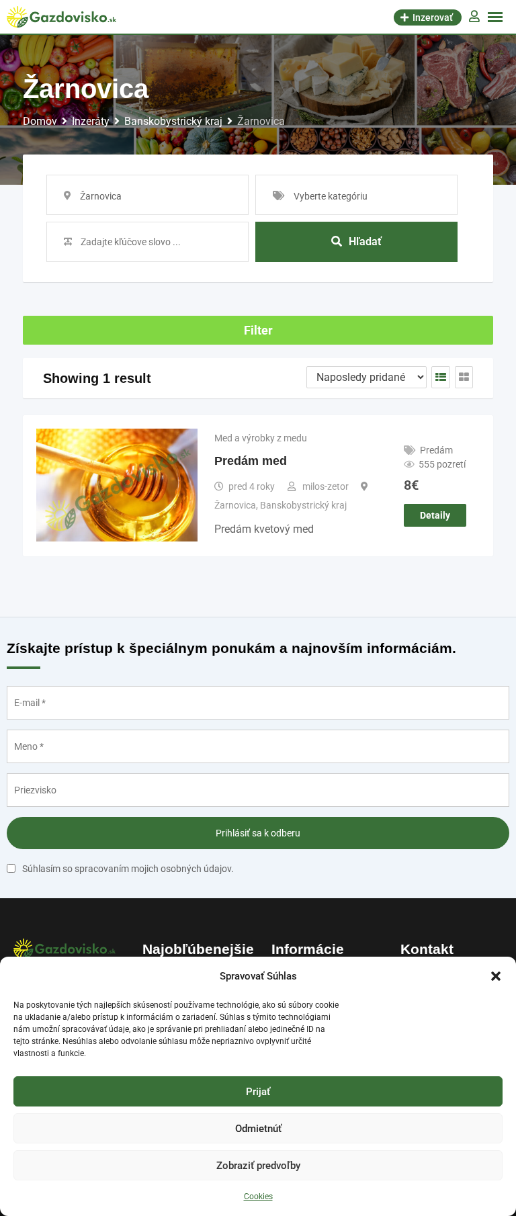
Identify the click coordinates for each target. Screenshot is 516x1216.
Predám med (250, 461)
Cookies (258, 1196)
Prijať (258, 1092)
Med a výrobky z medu (260, 438)
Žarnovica (235, 505)
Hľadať (365, 241)
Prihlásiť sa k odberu (258, 833)
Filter (258, 330)
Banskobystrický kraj (303, 505)
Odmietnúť (258, 1129)
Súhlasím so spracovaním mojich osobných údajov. (128, 868)
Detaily (435, 515)
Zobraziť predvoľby (258, 1166)
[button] (496, 976)
